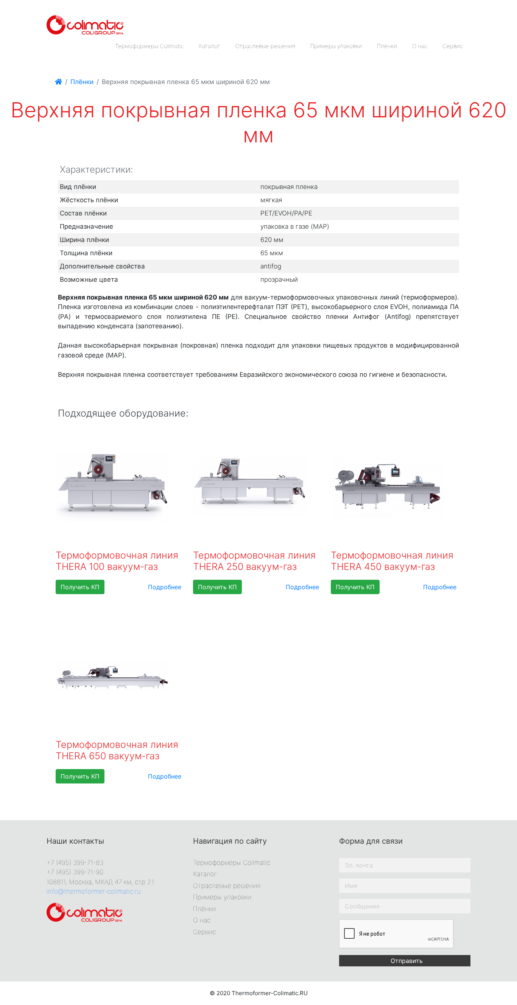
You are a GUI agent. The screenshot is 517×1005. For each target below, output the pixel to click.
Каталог (209, 46)
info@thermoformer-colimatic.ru (94, 891)
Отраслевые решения (265, 46)
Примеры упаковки (336, 46)
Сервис (452, 46)
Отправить (407, 960)
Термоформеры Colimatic (149, 46)
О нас (419, 46)
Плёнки (387, 46)
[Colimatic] (85, 24)
